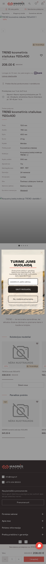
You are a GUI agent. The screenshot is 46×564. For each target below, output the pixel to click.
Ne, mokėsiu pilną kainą (23, 299)
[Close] (42, 252)
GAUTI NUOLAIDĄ (23, 289)
